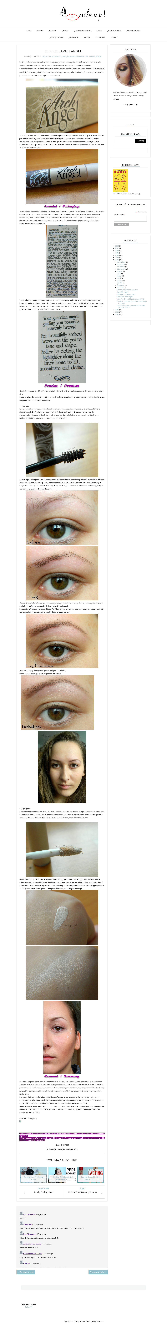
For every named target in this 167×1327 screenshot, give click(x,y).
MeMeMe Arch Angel (125, 297)
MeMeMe (92, 57)
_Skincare (52, 31)
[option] (33, 1176)
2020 (117, 246)
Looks (99, 31)
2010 (117, 314)
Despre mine (100, 38)
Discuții (87, 38)
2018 (117, 248)
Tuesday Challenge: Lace (126, 294)
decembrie (121, 262)
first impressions (82, 57)
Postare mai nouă (27, 1272)
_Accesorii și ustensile (82, 31)
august (119, 271)
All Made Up (46, 57)
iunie (119, 276)
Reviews (40, 31)
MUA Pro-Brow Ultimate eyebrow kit (130, 299)
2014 (117, 257)
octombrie (121, 267)
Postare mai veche (97, 1272)
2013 (117, 260)
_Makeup (65, 31)
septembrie (121, 269)
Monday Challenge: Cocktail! (127, 290)
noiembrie (121, 264)
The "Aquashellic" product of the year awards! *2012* (131, 306)
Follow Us (28, 1307)
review (98, 57)
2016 (117, 253)
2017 (117, 250)
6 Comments (36, 57)
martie (119, 283)
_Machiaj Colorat (133, 31)
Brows (64, 57)
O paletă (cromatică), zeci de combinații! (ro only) (132, 302)
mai (118, 278)
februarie (120, 285)
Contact (114, 38)
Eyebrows (71, 57)
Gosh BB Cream (122, 292)
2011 (117, 312)
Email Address (119, 214)
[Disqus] (62, 1239)
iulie (118, 274)
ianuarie (120, 287)
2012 (117, 310)
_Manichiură (74, 38)
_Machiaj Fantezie (56, 38)
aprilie (119, 280)
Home (29, 31)
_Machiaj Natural (114, 31)
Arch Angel (56, 57)
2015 (117, 255)
